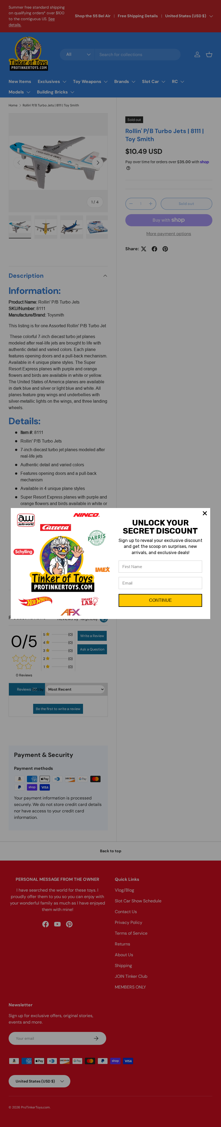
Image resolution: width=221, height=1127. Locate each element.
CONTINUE (160, 600)
